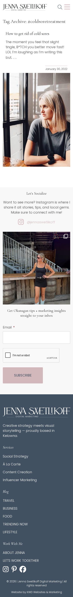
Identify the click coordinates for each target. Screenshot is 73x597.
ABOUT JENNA (14, 552)
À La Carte (12, 464)
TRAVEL (8, 500)
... (14, 57)
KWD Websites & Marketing (44, 592)
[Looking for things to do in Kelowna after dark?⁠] (36, 277)
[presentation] (31, 355)
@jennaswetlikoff (41, 222)
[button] (60, 7)
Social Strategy (15, 456)
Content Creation (17, 472)
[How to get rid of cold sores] (36, 120)
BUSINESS (10, 508)
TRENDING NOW (15, 524)
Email (9, 327)
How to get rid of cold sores (27, 33)
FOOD (7, 516)
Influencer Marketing (20, 480)
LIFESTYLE (10, 532)
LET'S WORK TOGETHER (21, 560)
